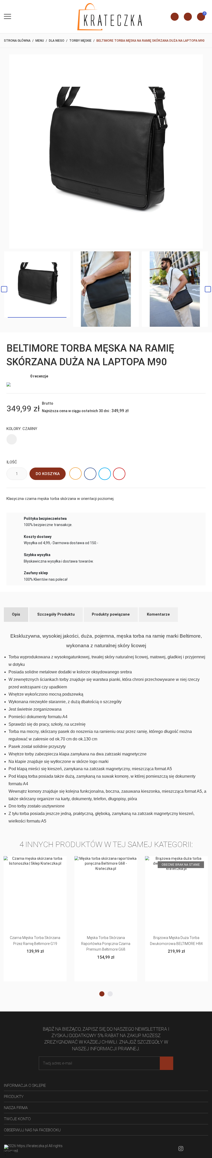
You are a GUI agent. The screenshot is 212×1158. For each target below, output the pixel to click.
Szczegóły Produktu (56, 614)
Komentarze (158, 614)
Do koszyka (48, 473)
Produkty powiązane (111, 614)
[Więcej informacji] (35, 862)
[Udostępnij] (90, 474)
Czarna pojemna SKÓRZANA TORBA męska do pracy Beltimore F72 (176, 943)
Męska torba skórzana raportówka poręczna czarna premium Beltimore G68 (35, 943)
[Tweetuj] (105, 474)
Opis (16, 614)
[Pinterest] (119, 474)
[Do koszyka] (22, 862)
